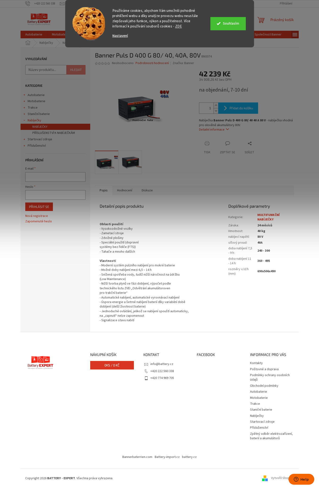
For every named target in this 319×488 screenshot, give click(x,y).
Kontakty (256, 363)
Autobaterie (36, 95)
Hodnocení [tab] (124, 190)
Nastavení (120, 36)
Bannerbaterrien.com (137, 457)
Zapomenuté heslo (38, 221)
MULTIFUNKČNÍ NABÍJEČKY (268, 217)
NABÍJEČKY (39, 126)
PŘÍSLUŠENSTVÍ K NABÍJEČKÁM (53, 133)
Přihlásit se (39, 207)
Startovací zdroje (40, 139)
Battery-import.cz (167, 457)
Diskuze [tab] (147, 190)
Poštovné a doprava (264, 369)
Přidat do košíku (241, 108)
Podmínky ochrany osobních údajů (270, 377)
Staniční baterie (39, 114)
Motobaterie (36, 101)
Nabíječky (34, 120)
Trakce (33, 107)
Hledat (76, 70)
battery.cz (189, 457)
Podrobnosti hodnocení (152, 63)
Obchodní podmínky (264, 385)
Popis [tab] (104, 190)
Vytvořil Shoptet (282, 478)
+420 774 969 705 (162, 378)
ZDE (178, 26)
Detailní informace (212, 129)
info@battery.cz (161, 364)
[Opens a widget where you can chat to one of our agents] (301, 480)
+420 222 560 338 (162, 371)
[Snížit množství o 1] (215, 111)
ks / (111, 365)
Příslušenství (37, 145)
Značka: (183, 63)
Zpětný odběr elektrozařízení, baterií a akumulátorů (271, 436)
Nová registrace (36, 216)
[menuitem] (34, 34)
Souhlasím (231, 23)
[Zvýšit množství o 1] (215, 105)
